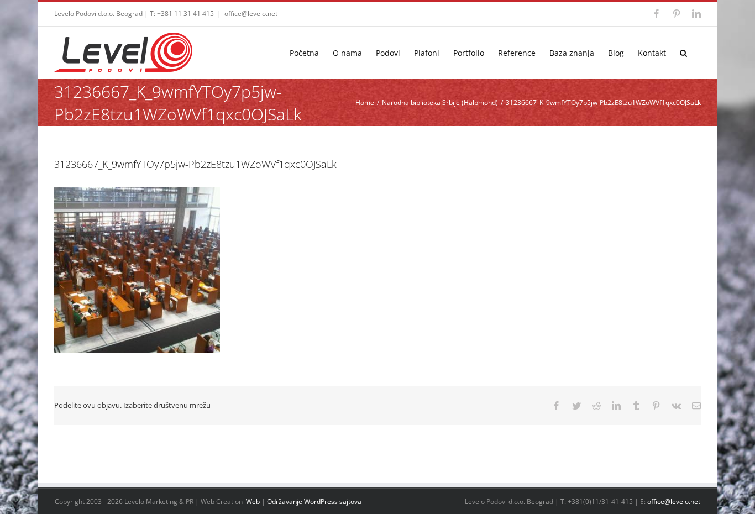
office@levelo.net (250, 13)
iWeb (252, 501)
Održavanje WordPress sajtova (314, 501)
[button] (683, 52)
